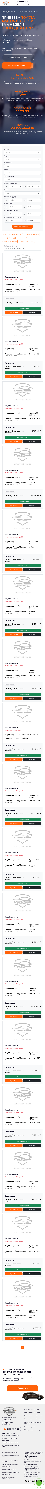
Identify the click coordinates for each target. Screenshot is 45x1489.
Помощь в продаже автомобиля (8, 1478)
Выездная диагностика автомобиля (10, 1465)
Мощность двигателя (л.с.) (13, 217)
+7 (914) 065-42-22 (30, 1474)
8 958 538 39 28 (22, 1)
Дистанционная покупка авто (10, 1456)
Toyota (4, 13)
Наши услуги (12, 11)
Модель (7, 156)
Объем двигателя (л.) (11, 210)
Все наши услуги (30, 1427)
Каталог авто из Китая (32, 1412)
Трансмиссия (9, 176)
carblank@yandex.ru (31, 1477)
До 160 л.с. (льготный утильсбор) (12, 234)
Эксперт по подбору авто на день (10, 1460)
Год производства (10, 183)
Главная (4, 11)
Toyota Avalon (11, 277)
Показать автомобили (23, 227)
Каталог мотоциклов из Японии (32, 1422)
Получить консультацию (18, 57)
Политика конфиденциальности (10, 1441)
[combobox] (22, 152)
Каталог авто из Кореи (32, 1409)
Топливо (7, 190)
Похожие (32, 312)
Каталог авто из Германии (33, 1416)
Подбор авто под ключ (9, 1452)
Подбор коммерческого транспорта (10, 1473)
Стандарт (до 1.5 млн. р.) (27, 241)
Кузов (6, 169)
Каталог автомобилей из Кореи (28, 11)
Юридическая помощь (32, 1430)
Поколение (8, 162)
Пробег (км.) (8, 203)
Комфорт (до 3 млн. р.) (24, 238)
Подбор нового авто (9, 1469)
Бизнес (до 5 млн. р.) (9, 238)
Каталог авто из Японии (32, 1419)
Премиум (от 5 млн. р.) (32, 234)
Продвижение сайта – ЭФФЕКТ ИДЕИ (10, 1446)
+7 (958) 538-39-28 (30, 1457)
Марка (6, 149)
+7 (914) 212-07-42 (30, 1470)
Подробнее (14, 312)
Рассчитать (22, 1388)
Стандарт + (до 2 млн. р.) (10, 241)
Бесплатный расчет (17, 65)
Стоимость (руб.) (10, 197)
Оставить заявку (23, 308)
